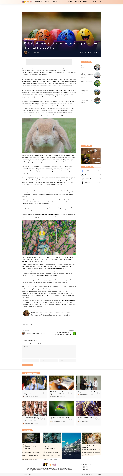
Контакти (85, 466)
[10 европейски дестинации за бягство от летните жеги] (97, 92)
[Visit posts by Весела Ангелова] (23, 396)
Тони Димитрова (29, 423)
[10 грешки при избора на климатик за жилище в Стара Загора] (97, 75)
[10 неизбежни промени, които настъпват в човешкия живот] (34, 408)
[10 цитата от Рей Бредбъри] (34, 383)
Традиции (33, 39)
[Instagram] (91, 178)
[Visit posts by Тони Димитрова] (23, 423)
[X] (91, 175)
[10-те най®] (27, 2)
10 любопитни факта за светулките (59, 418)
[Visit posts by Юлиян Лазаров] (51, 396)
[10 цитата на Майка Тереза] (97, 67)
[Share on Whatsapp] (92, 53)
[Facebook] (91, 171)
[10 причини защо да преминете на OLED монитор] (31, 438)
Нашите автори (85, 464)
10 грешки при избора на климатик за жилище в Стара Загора (87, 74)
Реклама (85, 469)
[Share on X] (90, 53)
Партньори (85, 471)
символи (35, 324)
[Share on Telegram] (96, 53)
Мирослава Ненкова (47, 459)
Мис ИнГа (30, 52)
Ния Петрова (66, 457)
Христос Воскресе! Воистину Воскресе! (35, 74)
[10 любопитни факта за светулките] (97, 83)
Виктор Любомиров (27, 459)
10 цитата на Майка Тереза (88, 392)
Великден (30, 324)
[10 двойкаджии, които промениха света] (61, 383)
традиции (40, 324)
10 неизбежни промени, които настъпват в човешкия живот (32, 419)
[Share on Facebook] (88, 53)
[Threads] (91, 182)
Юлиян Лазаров (55, 396)
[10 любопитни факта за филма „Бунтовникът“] (52, 438)
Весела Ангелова (28, 396)
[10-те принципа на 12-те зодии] (88, 408)
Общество (27, 39)
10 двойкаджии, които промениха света (58, 393)
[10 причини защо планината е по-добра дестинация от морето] (71, 446)
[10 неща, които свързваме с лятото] (97, 100)
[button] (100, 2)
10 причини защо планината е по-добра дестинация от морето (70, 452)
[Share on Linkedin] (94, 53)
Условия (85, 467)
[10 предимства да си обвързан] (91, 438)
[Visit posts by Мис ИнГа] (26, 53)
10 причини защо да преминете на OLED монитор (30, 446)
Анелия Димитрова (86, 457)
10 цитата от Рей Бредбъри (30, 393)
